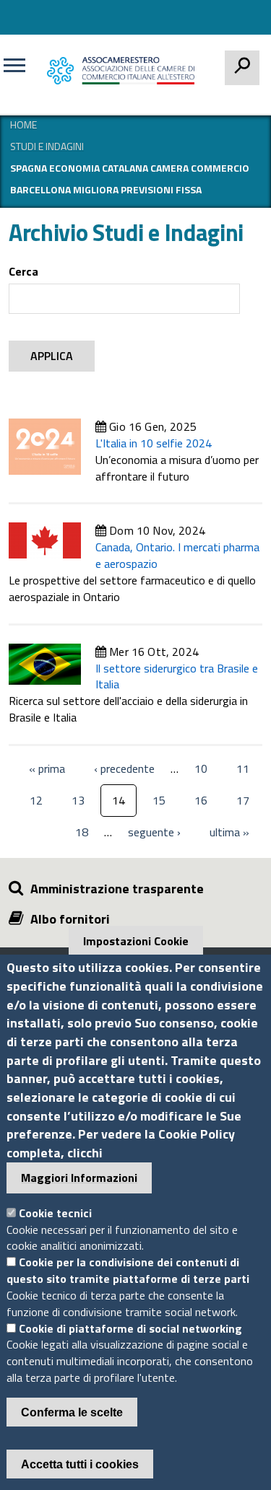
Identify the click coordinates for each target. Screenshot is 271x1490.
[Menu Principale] (20, 70)
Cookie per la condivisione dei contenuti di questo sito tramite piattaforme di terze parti (128, 1270)
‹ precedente (124, 770)
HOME (23, 124)
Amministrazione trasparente (117, 888)
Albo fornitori (70, 919)
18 (81, 832)
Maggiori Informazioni (79, 1177)
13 (78, 800)
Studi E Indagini (47, 146)
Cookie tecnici (55, 1213)
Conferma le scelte (72, 1412)
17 (242, 800)
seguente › (154, 833)
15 (158, 800)
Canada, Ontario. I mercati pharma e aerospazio (177, 555)
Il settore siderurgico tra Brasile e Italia (176, 676)
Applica (51, 355)
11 (242, 768)
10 (200, 768)
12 (36, 800)
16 (200, 800)
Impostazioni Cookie (136, 941)
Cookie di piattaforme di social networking (130, 1328)
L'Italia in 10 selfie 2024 (153, 443)
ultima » (229, 833)
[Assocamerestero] (124, 70)
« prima (47, 770)
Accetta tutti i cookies (80, 1464)
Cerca (23, 271)
